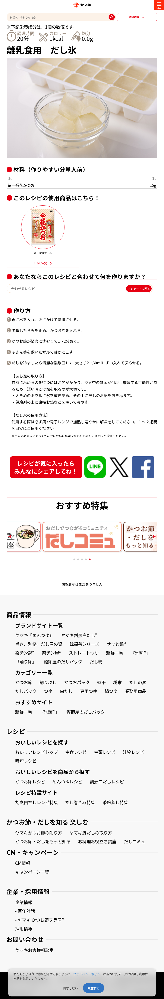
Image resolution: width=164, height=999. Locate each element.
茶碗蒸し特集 (115, 802)
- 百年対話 (25, 911)
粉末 (117, 682)
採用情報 (23, 928)
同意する (94, 988)
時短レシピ (26, 760)
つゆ (48, 691)
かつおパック (77, 682)
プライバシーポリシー (88, 974)
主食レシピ (75, 752)
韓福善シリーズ (84, 644)
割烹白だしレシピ (107, 781)
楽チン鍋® (25, 652)
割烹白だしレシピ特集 (36, 802)
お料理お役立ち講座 (97, 841)
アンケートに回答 (139, 288)
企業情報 (23, 902)
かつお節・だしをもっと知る (43, 841)
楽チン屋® (51, 652)
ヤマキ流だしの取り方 (90, 832)
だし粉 (96, 661)
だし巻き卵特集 (80, 802)
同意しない (70, 988)
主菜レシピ (104, 752)
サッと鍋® (116, 644)
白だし (66, 691)
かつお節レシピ (30, 781)
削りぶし (48, 682)
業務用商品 (135, 691)
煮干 (101, 682)
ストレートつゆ (84, 652)
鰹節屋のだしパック (63, 661)
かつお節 (23, 682)
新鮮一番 (114, 652)
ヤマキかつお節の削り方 (38, 832)
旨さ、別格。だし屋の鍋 (38, 644)
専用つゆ (88, 691)
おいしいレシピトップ (36, 752)
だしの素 (137, 682)
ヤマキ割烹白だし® (79, 635)
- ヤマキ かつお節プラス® (39, 919)
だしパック (26, 691)
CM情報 (22, 863)
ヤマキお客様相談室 (34, 950)
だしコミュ (134, 841)
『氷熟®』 (140, 652)
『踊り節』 (26, 661)
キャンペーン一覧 (32, 872)
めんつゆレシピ (67, 781)
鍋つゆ (111, 691)
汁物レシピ (133, 752)
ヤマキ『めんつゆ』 (34, 635)
